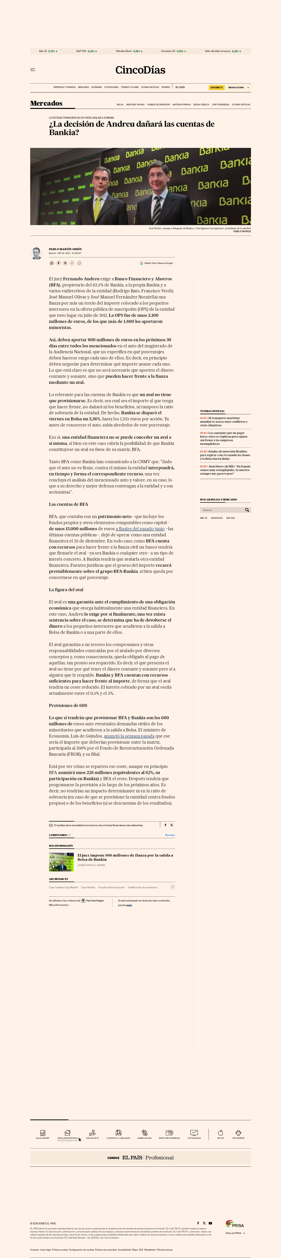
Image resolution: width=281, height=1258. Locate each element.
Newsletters (150, 1250)
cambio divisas (144, 1138)
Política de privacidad (106, 1250)
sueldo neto (92, 1138)
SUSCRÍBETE (216, 87)
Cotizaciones (111, 87)
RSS (141, 1250)
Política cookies (60, 1250)
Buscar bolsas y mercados (218, 499)
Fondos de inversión (158, 104)
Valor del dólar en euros (217, 51)
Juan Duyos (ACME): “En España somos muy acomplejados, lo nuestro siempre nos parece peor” (225, 470)
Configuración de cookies (81, 1250)
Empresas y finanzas (65, 87)
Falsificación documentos (142, 887)
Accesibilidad (124, 1250)
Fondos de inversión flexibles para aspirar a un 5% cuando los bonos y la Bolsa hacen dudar (225, 455)
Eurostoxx (217, 518)
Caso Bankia (88, 887)
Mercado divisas (135, 104)
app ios (220, 1138)
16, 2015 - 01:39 (69, 253)
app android (238, 1138)
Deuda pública (201, 104)
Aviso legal (45, 1250)
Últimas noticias (150, 87)
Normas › (170, 835)
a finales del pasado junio (140, 528)
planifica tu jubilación (118, 1138)
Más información (58, 904)
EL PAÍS (178, 85)
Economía (96, 87)
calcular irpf (42, 1138)
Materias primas (182, 104)
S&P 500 (81, 51)
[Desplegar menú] (33, 69)
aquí (129, 905)
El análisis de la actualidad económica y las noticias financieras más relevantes (98, 825)
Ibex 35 (43, 51)
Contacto (34, 1250)
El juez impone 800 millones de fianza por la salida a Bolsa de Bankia (125, 858)
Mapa (135, 1250)
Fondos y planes (130, 87)
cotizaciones (194, 1138)
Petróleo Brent (124, 51)
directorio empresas (169, 1138)
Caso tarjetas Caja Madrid (63, 887)
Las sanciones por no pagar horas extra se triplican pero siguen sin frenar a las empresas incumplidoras (223, 438)
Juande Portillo (87, 865)
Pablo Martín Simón (65, 249)
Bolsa (120, 104)
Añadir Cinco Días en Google (159, 263)
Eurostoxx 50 (168, 51)
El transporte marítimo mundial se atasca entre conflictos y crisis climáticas (224, 421)
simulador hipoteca (68, 1138)
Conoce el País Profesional (140, 1157)
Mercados (83, 87)
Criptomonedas (220, 104)
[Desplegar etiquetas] (172, 886)
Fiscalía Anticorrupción (111, 887)
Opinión (166, 87)
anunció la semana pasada (129, 736)
